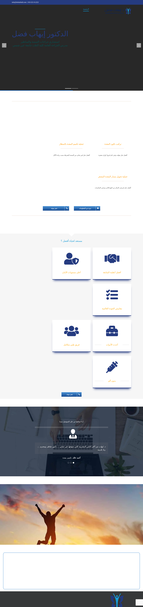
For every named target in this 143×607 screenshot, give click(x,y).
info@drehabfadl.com (19, 2)
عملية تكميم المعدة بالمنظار (71, 144)
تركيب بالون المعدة (112, 144)
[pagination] (73, 462)
